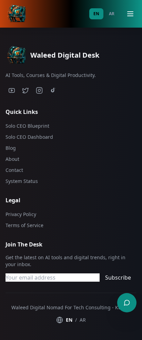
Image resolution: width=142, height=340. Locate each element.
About (12, 159)
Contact (14, 170)
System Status (22, 181)
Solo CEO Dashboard (29, 137)
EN (96, 14)
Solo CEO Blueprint (27, 126)
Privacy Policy (21, 214)
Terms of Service (24, 225)
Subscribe (118, 277)
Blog (11, 148)
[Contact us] (126, 302)
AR (111, 14)
